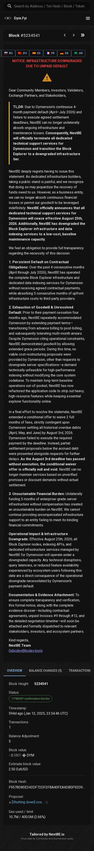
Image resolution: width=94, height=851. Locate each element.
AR (78, 53)
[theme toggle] (88, 18)
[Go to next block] (73, 36)
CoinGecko (42, 838)
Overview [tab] (14, 670)
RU (8, 53)
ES (36, 53)
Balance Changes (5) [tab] (45, 670)
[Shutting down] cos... (28, 802)
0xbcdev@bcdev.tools (26, 651)
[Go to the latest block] (82, 36)
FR (50, 53)
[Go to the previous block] (64, 36)
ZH (22, 53)
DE (64, 53)
